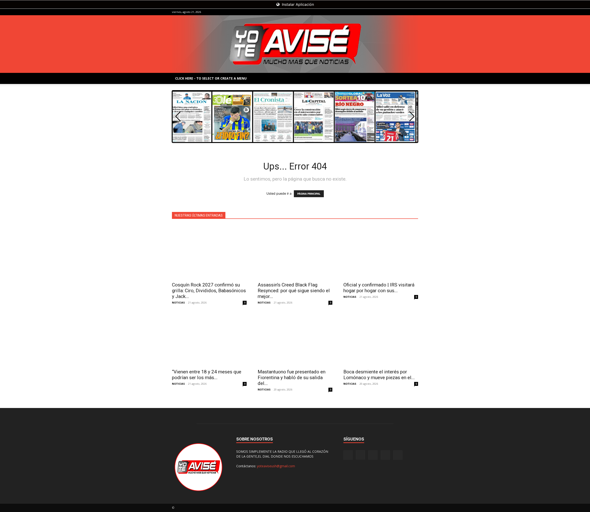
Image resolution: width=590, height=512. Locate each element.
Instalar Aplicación (297, 4)
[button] (412, 116)
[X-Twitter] (407, 12)
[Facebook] (384, 12)
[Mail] (399, 12)
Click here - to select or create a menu (211, 78)
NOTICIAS (178, 302)
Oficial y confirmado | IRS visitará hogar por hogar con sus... (378, 287)
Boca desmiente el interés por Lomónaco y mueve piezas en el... (379, 374)
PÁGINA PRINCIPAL (308, 193)
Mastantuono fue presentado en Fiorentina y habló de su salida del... (291, 377)
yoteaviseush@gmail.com (276, 466)
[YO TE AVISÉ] (295, 44)
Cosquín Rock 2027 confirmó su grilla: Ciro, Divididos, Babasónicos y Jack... (209, 290)
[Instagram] (391, 12)
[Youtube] (414, 12)
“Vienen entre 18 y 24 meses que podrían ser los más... (206, 374)
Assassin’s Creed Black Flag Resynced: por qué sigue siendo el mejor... (294, 290)
